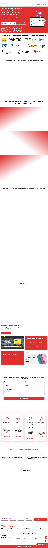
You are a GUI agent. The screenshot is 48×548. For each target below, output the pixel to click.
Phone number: (6, 385)
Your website (27, 385)
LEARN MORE (7, 436)
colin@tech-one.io (26, 528)
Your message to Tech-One (8, 389)
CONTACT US (39, 4)
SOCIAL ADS (40, 2)
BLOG (45, 2)
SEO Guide (42, 528)
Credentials (18, 538)
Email (26, 381)
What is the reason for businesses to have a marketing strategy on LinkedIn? (11, 462)
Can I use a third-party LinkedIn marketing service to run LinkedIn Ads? (37, 458)
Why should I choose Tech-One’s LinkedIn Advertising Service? (35, 462)
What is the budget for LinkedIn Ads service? (36, 454)
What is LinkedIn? (5, 454)
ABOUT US (14, 2)
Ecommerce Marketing (25, 2)
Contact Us (17, 533)
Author (17, 541)
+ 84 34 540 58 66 (26, 538)
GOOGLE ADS (34, 2)
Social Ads (34, 533)
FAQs (41, 533)
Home (17, 528)
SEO (18, 2)
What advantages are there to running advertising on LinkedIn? (12, 458)
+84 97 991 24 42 (7, 532)
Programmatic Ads (35, 538)
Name (5, 381)
